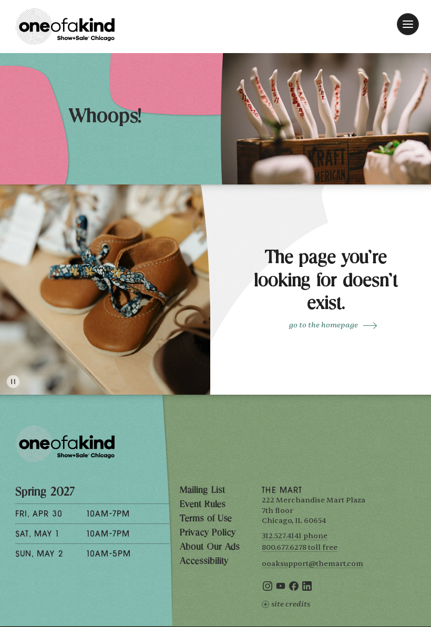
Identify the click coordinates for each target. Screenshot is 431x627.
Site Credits (290, 604)
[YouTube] (280, 588)
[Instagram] (267, 588)
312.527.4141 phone (294, 535)
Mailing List (202, 491)
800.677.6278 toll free (299, 547)
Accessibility (204, 562)
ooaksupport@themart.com (312, 563)
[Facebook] (294, 588)
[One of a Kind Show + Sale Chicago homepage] (65, 26)
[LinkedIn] (307, 588)
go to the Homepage (323, 325)
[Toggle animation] (13, 381)
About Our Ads (210, 547)
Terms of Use (206, 519)
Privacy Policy (207, 533)
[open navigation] (408, 24)
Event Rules (202, 505)
